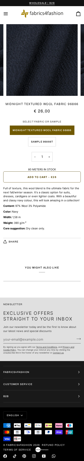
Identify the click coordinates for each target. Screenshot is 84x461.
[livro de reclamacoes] (42, 450)
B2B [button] (6, 396)
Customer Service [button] (17, 384)
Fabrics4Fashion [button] (16, 372)
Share (13, 241)
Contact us (58, 352)
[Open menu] (9, 13)
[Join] (77, 338)
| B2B (42, 3)
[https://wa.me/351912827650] (53, 456)
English (13, 415)
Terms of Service (17, 449)
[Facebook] (5, 456)
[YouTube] (44, 456)
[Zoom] (14, 88)
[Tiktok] (14, 456)
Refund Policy (53, 445)
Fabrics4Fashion (19, 445)
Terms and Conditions (46, 347)
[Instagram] (34, 456)
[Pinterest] (24, 456)
